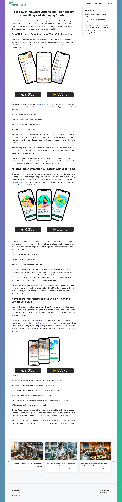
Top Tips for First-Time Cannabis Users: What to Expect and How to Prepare (95, 465)
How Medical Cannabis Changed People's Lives (27, 465)
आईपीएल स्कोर (17, 495)
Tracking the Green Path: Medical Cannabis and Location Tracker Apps (97, 26)
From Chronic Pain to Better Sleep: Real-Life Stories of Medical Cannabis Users (61, 465)
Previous (8, 461)
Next (114, 461)
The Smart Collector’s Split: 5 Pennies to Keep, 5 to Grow (98, 32)
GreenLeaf (103, 490)
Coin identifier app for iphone (21, 493)
